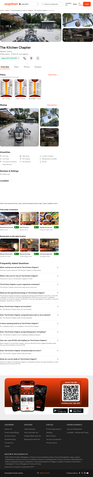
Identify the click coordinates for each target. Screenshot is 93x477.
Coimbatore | (33, 459)
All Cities (38, 464)
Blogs (75, 4)
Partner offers (10, 436)
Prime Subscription (53, 429)
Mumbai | (17, 457)
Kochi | (25, 459)
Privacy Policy (51, 443)
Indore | (8, 462)
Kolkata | (45, 457)
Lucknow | (18, 459)
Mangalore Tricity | (28, 464)
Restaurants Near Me (32, 439)
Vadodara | (30, 462)
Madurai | (68, 462)
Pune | (39, 457)
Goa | (57, 457)
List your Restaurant (74, 429)
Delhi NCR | (9, 457)
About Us (8, 429)
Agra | (78, 457)
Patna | (60, 459)
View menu (52, 75)
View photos (52, 105)
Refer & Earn (51, 436)
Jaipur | (72, 457)
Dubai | (51, 457)
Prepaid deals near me (32, 436)
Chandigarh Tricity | (12, 464)
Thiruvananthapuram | (42, 462)
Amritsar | (67, 459)
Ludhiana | (15, 462)
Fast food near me (31, 433)
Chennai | (33, 457)
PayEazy (49, 433)
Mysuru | (22, 462)
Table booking (29, 429)
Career (7, 446)
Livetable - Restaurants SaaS (77, 433)
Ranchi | (42, 459)
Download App (10, 439)
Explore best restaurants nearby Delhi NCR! (19, 467)
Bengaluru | (25, 457)
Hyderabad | (9, 459)
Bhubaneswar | (77, 459)
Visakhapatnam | (51, 459)
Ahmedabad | (64, 457)
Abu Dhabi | (76, 462)
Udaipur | (61, 462)
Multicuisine (5, 54)
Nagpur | (54, 462)
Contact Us (68, 4)
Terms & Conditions (53, 439)
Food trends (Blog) (12, 433)
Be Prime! (81, 4)
